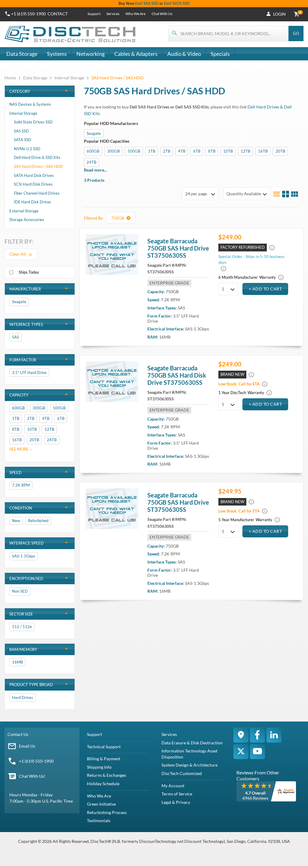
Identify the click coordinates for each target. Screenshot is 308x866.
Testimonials (98, 820)
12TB (245, 151)
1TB (151, 151)
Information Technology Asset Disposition (189, 753)
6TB (196, 151)
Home (11, 77)
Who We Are (135, 13)
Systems (57, 53)
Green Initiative (101, 804)
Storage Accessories (26, 219)
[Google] (240, 735)
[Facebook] (257, 735)
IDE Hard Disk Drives (32, 201)
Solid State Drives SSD (33, 122)
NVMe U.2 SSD (27, 148)
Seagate (94, 133)
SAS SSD (21, 131)
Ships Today (29, 272)
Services (112, 13)
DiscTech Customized (182, 773)
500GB (134, 151)
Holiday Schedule (103, 783)
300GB (113, 151)
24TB (91, 162)
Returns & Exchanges (106, 775)
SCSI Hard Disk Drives (33, 184)
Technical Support (104, 746)
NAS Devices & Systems (30, 104)
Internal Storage (69, 77)
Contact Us (18, 734)
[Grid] (294, 194)
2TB (166, 151)
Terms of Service (177, 793)
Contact (58, 13)
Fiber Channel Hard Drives (37, 193)
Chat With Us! (32, 776)
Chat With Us (162, 13)
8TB (211, 151)
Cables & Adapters (136, 53)
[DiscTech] (71, 34)
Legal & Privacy (176, 802)
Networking (90, 53)
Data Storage (21, 53)
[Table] (285, 194)
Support (94, 13)
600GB (93, 151)
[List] (276, 194)
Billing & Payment (103, 758)
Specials (220, 53)
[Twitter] (240, 751)
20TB (280, 151)
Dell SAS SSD (147, 3)
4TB (181, 151)
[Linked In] (274, 735)
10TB (228, 151)
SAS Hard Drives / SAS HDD (38, 166)
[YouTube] (257, 751)
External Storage (23, 210)
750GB (118, 218)
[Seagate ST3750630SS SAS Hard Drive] (112, 254)
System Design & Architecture (189, 764)
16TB (263, 151)
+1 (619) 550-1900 (28, 13)
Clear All (18, 254)
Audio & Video (184, 53)
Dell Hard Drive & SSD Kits (37, 157)
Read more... (95, 169)
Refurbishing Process (107, 812)
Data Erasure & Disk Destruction (192, 742)
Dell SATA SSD (177, 3)
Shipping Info (99, 767)
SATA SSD (22, 139)
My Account (173, 785)
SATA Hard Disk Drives (34, 175)
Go (296, 33)
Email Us (27, 746)
